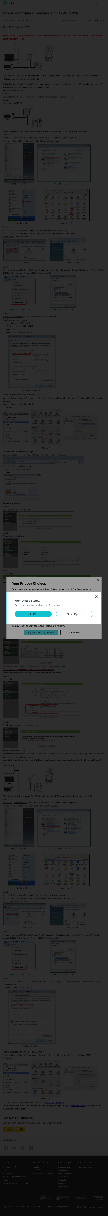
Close (96, 596)
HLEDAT (33, 614)
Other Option (74, 614)
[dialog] (54, 608)
